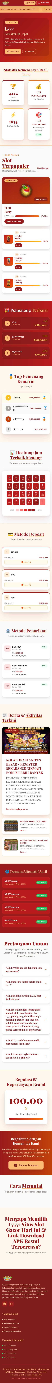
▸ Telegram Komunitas (11, 1331)
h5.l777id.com (10, 1345)
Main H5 (31, 3)
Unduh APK (45, 3)
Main (18, 245)
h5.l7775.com (9, 1357)
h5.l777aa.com (10, 1353)
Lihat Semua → (42, 169)
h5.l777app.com (10, 1349)
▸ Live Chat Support (10, 1327)
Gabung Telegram (28, 1165)
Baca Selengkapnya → (17, 809)
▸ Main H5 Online (9, 1319)
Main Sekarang (14, 221)
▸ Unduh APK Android (10, 1323)
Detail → (23, 831)
